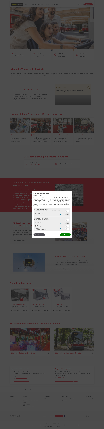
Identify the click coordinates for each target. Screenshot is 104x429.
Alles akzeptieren (65, 234)
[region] (52, 219)
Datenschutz (41, 195)
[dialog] (52, 214)
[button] (66, 211)
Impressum (35, 195)
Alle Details (61, 214)
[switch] (67, 211)
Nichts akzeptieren (39, 234)
